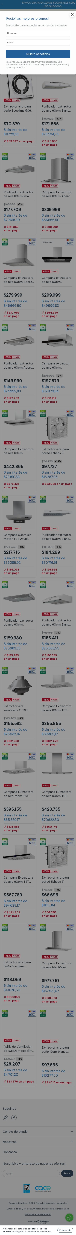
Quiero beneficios (38, 54)
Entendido (65, 1230)
